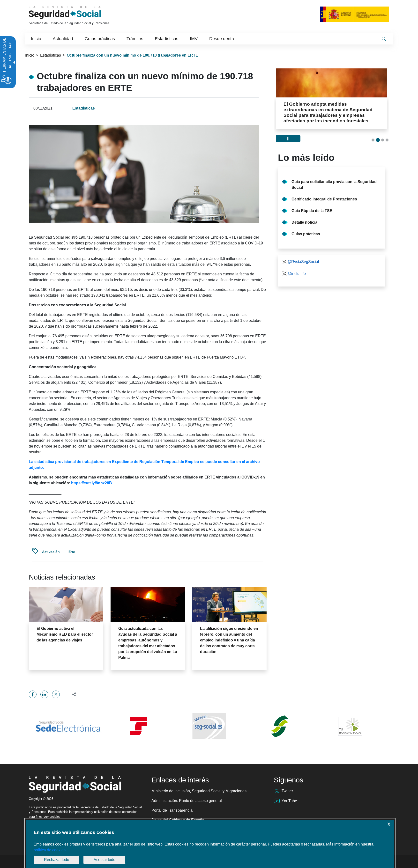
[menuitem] (36, 38)
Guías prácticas (305, 234)
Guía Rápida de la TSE (311, 211)
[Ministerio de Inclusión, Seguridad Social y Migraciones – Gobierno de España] (354, 14)
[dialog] (210, 844)
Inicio (29, 55)
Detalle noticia (304, 222)
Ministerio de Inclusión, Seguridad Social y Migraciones (198, 791)
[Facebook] (33, 694)
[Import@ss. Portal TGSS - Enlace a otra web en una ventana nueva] (138, 726)
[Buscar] (384, 39)
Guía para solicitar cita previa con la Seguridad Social (334, 185)
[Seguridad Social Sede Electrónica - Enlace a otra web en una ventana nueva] (67, 726)
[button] (72, 694)
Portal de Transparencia (172, 810)
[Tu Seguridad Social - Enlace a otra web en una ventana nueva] (350, 726)
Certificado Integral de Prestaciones (324, 199)
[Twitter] (56, 694)
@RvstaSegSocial (303, 262)
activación (51, 552)
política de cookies (50, 850)
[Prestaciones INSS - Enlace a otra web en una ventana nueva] (279, 726)
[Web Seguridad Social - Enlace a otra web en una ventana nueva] (209, 726)
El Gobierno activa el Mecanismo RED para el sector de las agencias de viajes (65, 634)
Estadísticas (50, 55)
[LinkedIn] (44, 694)
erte (71, 552)
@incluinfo (296, 274)
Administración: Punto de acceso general (186, 801)
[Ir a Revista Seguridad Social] (74, 12)
